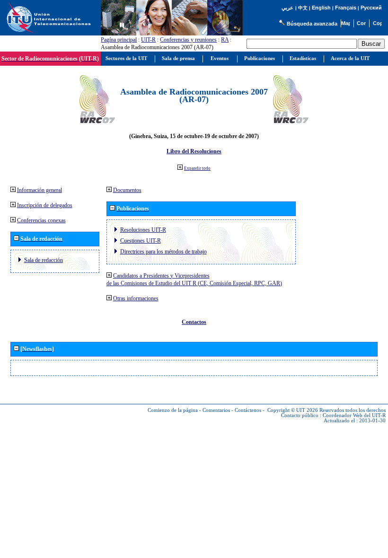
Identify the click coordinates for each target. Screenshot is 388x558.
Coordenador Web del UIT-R (354, 415)
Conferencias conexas (41, 220)
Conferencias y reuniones (188, 39)
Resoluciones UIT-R (143, 230)
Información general (39, 190)
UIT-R (148, 39)
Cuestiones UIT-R (140, 240)
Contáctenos (248, 410)
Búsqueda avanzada (312, 23)
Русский (371, 7)
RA (225, 39)
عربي (287, 7)
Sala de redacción (43, 260)
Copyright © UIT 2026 (292, 410)
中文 (303, 7)
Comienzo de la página (173, 410)
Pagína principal (119, 39)
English (321, 7)
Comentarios (216, 410)
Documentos (127, 190)
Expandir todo (197, 168)
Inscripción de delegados (44, 205)
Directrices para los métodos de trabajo (163, 251)
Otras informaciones (136, 298)
